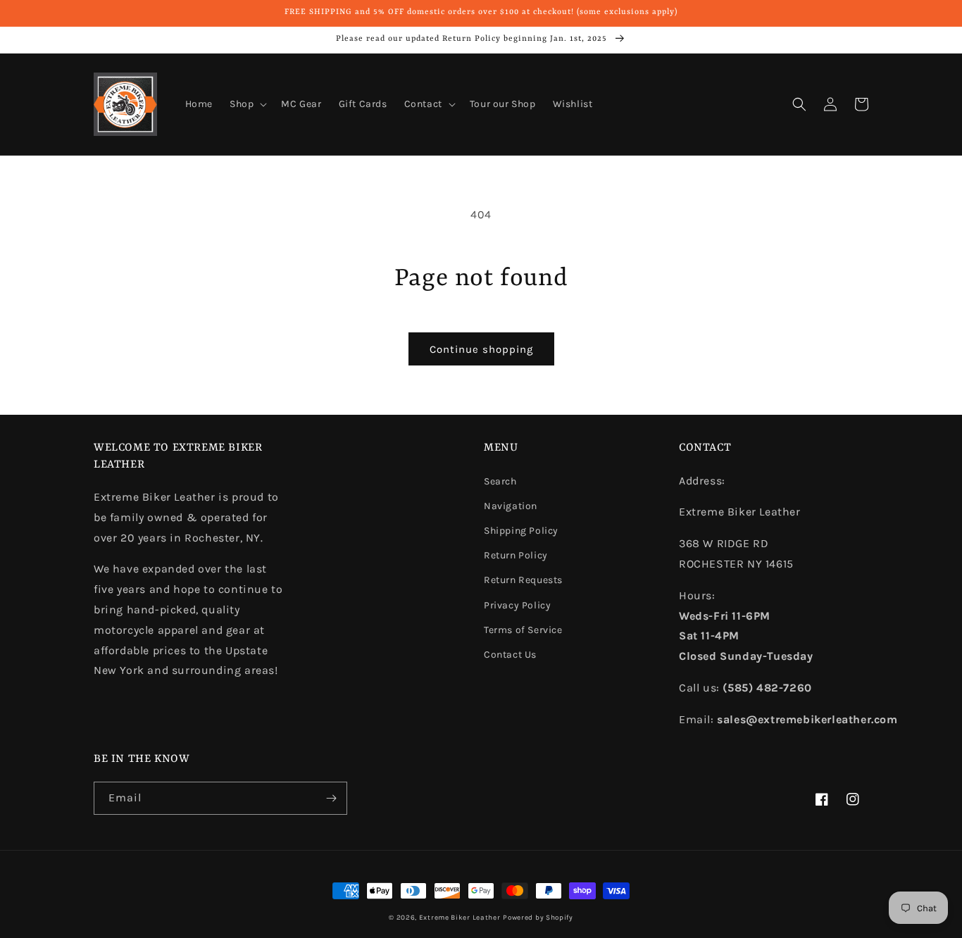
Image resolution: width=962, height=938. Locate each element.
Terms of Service (523, 630)
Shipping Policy (521, 531)
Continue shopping (481, 349)
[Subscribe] (331, 798)
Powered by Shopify (538, 917)
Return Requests (523, 580)
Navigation (510, 506)
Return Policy (516, 555)
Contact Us (510, 655)
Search (500, 481)
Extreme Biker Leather (460, 917)
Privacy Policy (517, 605)
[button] (247, 104)
